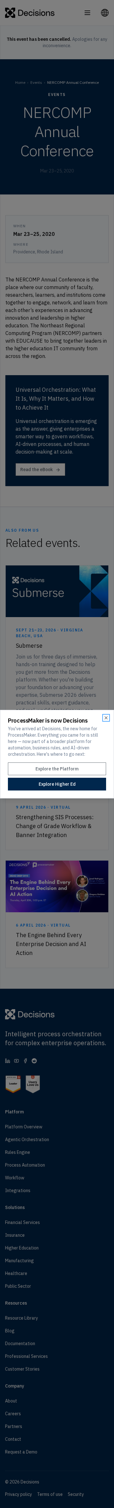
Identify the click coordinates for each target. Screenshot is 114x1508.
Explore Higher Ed (57, 784)
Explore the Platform (57, 769)
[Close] (106, 717)
